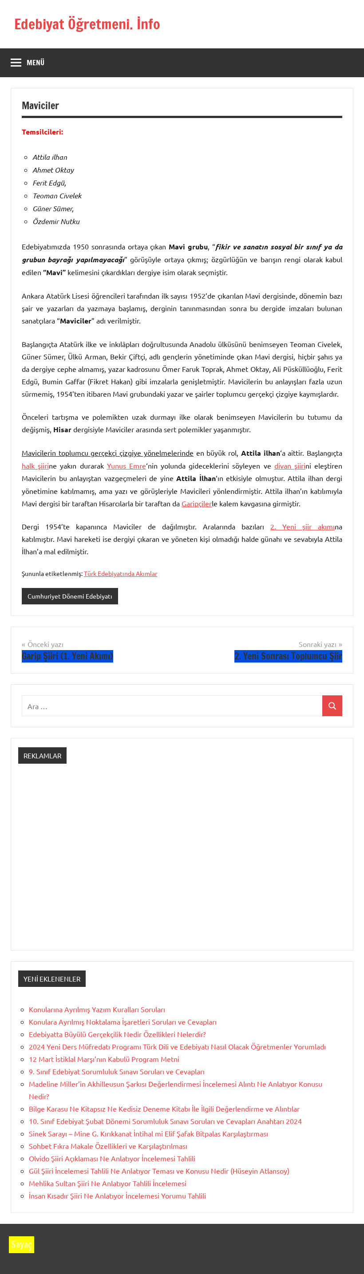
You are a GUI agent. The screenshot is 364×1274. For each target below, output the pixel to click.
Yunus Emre (126, 465)
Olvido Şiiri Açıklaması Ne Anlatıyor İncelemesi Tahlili (112, 1158)
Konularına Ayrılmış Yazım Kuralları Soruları (97, 1009)
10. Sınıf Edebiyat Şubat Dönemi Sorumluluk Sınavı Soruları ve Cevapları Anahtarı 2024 (165, 1120)
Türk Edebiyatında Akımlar (120, 573)
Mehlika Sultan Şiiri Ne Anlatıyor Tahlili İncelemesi (107, 1183)
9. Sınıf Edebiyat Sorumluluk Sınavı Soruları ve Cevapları (117, 1071)
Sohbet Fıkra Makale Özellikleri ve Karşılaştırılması (108, 1145)
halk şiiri (35, 465)
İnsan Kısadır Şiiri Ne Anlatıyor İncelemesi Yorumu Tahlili (117, 1195)
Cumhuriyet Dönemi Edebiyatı (70, 596)
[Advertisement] (182, 865)
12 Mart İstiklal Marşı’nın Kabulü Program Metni (104, 1058)
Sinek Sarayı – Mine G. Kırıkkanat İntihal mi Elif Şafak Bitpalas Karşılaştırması (148, 1133)
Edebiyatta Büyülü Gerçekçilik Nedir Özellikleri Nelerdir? (117, 1033)
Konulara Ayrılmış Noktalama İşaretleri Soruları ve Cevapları (123, 1021)
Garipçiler (197, 503)
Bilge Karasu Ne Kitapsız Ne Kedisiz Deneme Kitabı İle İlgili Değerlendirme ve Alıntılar (164, 1108)
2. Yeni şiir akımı (302, 526)
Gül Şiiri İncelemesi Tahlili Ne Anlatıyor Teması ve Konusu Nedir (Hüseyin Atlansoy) (159, 1170)
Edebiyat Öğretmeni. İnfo (87, 24)
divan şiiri (289, 465)
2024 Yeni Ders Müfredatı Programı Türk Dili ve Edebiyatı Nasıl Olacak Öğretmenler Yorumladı (177, 1046)
